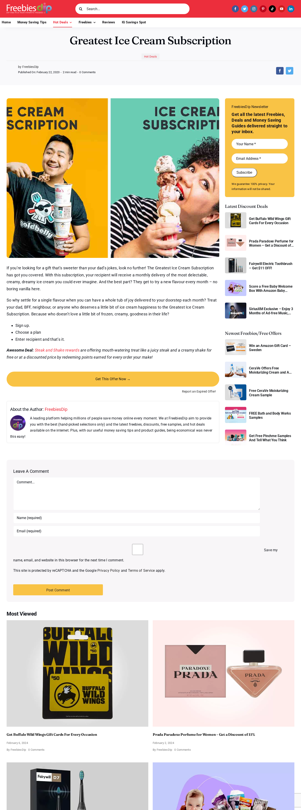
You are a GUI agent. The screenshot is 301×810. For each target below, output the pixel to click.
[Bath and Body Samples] (235, 408)
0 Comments (87, 72)
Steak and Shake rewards (57, 350)
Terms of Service (141, 570)
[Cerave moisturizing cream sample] (235, 386)
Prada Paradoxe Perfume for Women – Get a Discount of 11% (271, 243)
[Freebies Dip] (29, 4)
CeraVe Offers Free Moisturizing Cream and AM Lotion (270, 370)
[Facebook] (280, 71)
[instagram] (253, 8)
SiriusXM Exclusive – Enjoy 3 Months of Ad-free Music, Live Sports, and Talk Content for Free (271, 311)
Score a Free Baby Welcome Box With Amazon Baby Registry (270, 288)
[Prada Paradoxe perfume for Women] (235, 237)
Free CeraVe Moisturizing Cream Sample (268, 393)
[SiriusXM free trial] (235, 304)
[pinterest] (263, 8)
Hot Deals (150, 56)
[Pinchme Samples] (235, 431)
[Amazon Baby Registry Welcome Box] (235, 281)
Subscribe (244, 172)
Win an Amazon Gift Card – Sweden (270, 348)
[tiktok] (272, 8)
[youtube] (281, 8)
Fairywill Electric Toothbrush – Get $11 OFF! (270, 266)
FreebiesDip (56, 409)
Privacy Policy (108, 570)
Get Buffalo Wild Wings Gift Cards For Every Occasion (270, 221)
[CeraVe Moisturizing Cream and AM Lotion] (235, 363)
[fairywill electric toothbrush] (235, 259)
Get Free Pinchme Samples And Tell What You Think (270, 438)
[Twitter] (289, 71)
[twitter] (244, 8)
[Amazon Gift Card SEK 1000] (235, 341)
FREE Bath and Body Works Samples (270, 415)
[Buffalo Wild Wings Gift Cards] (235, 214)
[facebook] (235, 8)
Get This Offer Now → (113, 379)
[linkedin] (290, 8)
